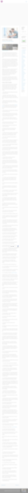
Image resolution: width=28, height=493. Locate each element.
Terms (18, 247)
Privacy (17, 247)
